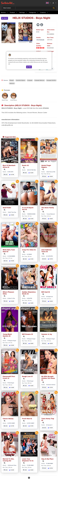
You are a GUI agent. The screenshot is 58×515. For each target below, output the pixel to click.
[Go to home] (22, 3)
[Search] (54, 8)
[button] (38, 24)
